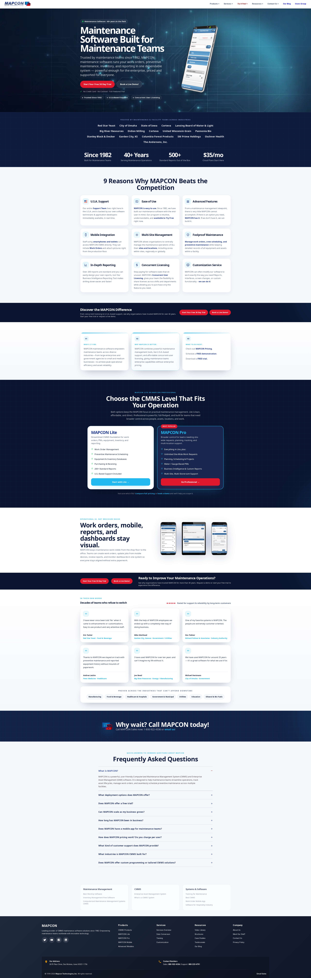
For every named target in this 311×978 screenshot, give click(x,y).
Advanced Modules (126, 946)
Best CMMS (190, 897)
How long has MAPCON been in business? (120, 820)
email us (170, 729)
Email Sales (261, 974)
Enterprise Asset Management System (150, 894)
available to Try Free (164, 218)
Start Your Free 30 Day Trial (97, 84)
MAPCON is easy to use (145, 208)
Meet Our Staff (239, 934)
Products (214, 4)
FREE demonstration (206, 353)
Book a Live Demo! (129, 84)
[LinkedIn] (66, 940)
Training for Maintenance (196, 894)
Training (159, 938)
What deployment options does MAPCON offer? (124, 794)
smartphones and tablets (105, 241)
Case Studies (200, 938)
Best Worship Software (92, 894)
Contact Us (272, 4)
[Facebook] (59, 940)
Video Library (200, 930)
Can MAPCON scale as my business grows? (121, 811)
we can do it (204, 281)
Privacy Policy (238, 942)
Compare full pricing (145, 493)
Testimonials (200, 942)
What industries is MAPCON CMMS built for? (122, 854)
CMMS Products (125, 930)
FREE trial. (203, 358)
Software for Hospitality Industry (199, 905)
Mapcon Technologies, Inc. (66, 974)
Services (227, 4)
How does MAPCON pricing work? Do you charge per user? (130, 837)
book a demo (164, 493)
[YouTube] (52, 940)
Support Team (100, 208)
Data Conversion (163, 934)
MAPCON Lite (124, 934)
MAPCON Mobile (125, 942)
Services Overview (163, 930)
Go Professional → (190, 482)
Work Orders (96, 248)
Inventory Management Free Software (99, 897)
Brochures (199, 934)
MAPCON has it (192, 218)
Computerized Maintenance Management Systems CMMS (104, 902)
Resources (256, 4)
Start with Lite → (120, 482)
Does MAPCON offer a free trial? (115, 803)
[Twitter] (45, 940)
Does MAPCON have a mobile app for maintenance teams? (130, 828)
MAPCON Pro (124, 938)
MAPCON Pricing (204, 348)
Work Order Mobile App (195, 901)
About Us (236, 930)
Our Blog (198, 946)
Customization (162, 942)
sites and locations (148, 248)
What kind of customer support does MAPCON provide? (128, 845)
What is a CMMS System (144, 897)
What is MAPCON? (108, 770)
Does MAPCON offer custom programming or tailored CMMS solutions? (137, 862)
